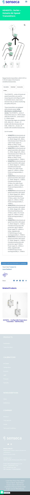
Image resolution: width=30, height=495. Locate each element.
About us (5, 416)
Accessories (20, 87)
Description (6, 87)
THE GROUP (7, 420)
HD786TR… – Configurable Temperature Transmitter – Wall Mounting (15, 321)
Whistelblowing (20, 488)
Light (4, 375)
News (5, 399)
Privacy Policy (16, 480)
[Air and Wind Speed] (5, 274)
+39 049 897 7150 (13, 465)
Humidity (6, 382)
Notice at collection (5, 492)
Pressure (5, 379)
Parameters (6, 343)
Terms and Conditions (9, 428)
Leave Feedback (7, 269)
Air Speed (6, 363)
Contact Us (13, 267)
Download (13, 87)
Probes (5, 90)
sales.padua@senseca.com (14, 463)
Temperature (7, 367)
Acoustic (5, 371)
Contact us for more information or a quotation (14, 263)
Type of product (8, 347)
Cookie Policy (9, 480)
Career (5, 424)
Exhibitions (6, 403)
